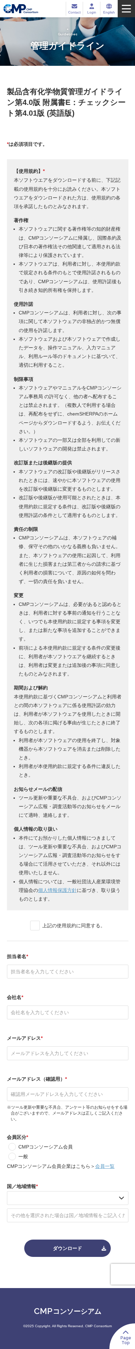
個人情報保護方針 (57, 890)
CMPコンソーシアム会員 (45, 1147)
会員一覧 (105, 1166)
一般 (23, 1156)
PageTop (125, 1340)
